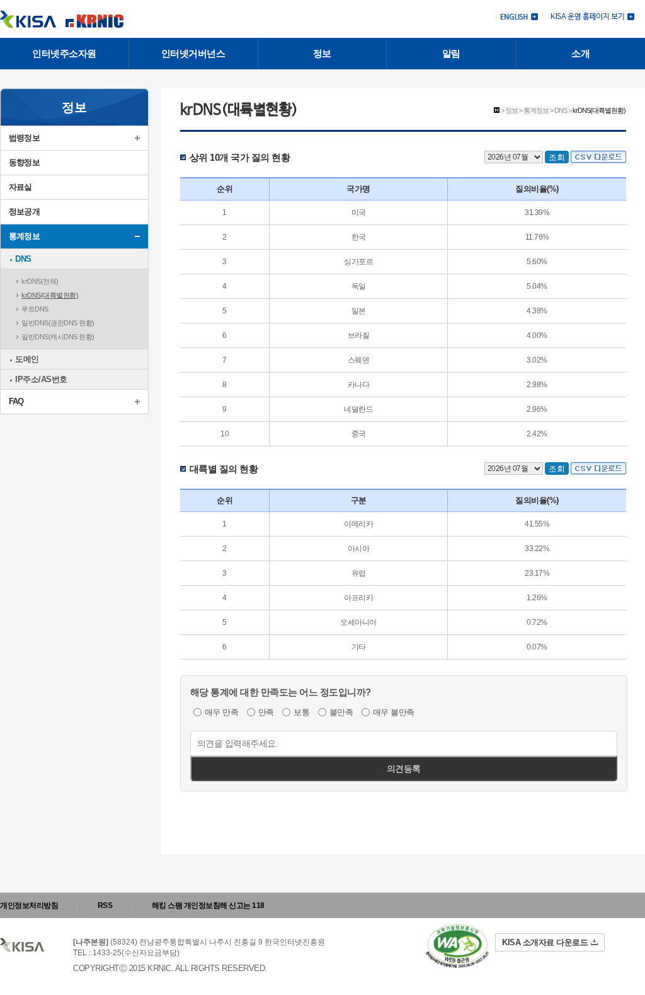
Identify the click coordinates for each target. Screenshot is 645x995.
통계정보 (24, 236)
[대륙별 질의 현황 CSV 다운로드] (598, 468)
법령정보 (24, 138)
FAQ (16, 401)
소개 (580, 53)
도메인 (27, 359)
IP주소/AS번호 (41, 379)
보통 (301, 712)
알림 (451, 53)
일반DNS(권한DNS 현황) (57, 323)
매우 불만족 (393, 712)
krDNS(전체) (40, 281)
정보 (322, 53)
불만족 (341, 712)
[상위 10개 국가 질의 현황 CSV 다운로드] (598, 156)
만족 (266, 712)
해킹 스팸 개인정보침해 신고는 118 (208, 905)
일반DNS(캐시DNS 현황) (57, 336)
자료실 (20, 187)
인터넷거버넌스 (193, 53)
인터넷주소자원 (64, 53)
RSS (105, 905)
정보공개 (24, 211)
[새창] (457, 946)
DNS (23, 259)
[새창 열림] (592, 15)
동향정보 (24, 162)
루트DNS (35, 309)
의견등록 (404, 769)
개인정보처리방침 (29, 905)
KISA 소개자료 (545, 942)
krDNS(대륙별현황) (49, 295)
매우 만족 (222, 712)
